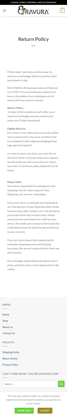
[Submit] (61, 384)
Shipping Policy (11, 352)
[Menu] (4, 10)
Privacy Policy (10, 364)
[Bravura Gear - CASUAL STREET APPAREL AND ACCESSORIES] (33, 10)
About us (7, 326)
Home (5, 314)
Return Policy (10, 358)
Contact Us (8, 333)
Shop (5, 320)
